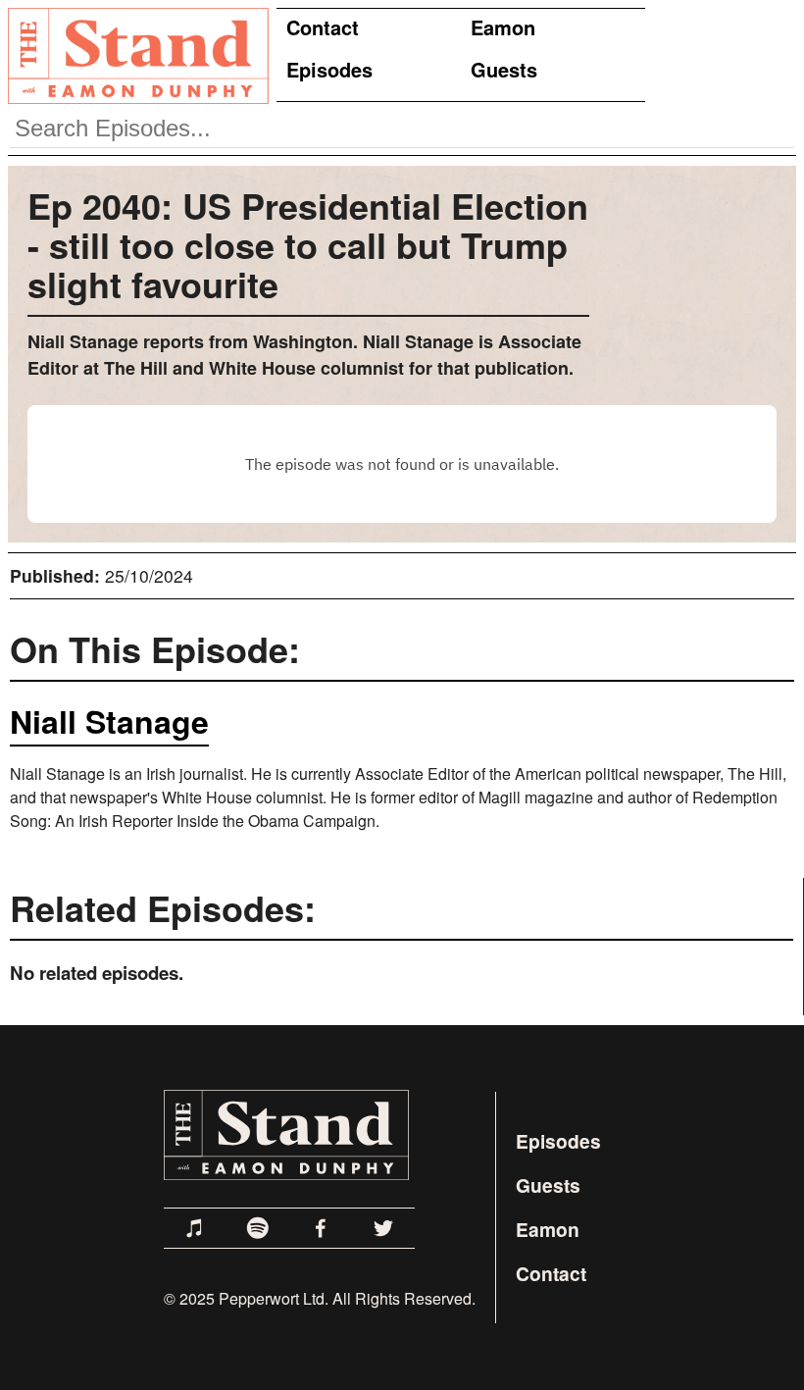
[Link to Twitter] (383, 1228)
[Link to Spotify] (257, 1228)
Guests (504, 69)
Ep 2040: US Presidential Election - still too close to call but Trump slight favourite (307, 244)
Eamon (503, 27)
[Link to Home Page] (134, 55)
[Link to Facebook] (320, 1228)
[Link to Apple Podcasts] (195, 1228)
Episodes (329, 69)
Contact (322, 27)
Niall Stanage (109, 721)
